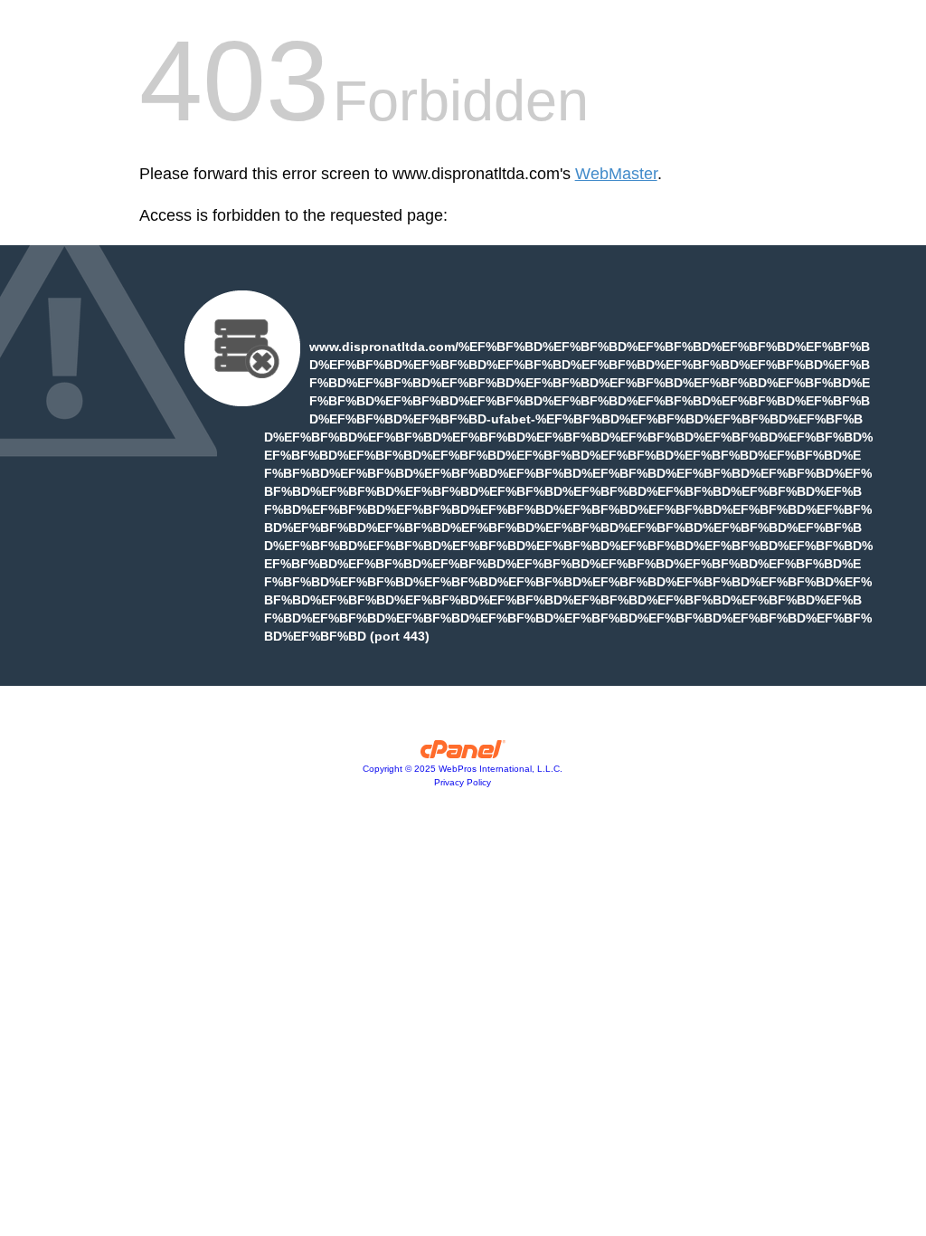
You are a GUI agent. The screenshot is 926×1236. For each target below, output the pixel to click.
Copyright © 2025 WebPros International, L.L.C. (462, 769)
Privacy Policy (462, 782)
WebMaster (616, 174)
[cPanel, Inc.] (463, 753)
